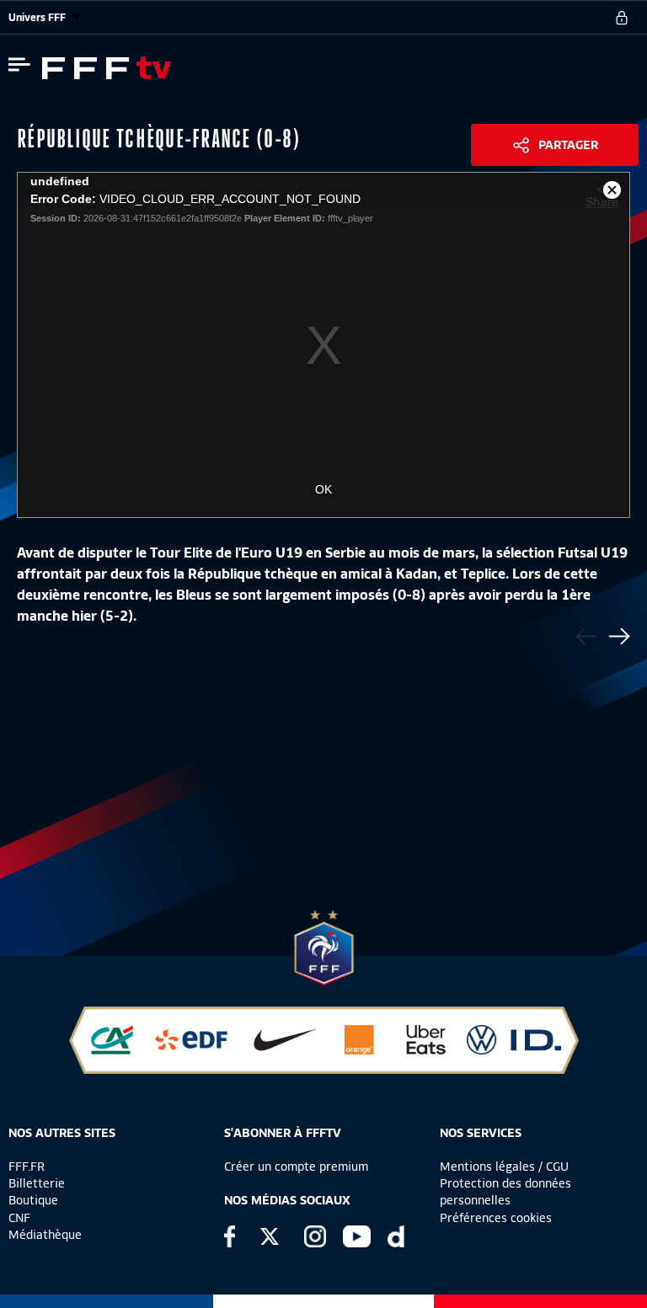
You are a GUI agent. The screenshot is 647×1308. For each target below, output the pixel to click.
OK (323, 489)
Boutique (33, 1200)
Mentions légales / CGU (504, 1166)
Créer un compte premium (296, 1166)
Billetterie (36, 1183)
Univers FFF (38, 17)
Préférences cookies (496, 1218)
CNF (19, 1218)
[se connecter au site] (621, 17)
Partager (568, 145)
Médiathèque (45, 1234)
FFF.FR (26, 1166)
